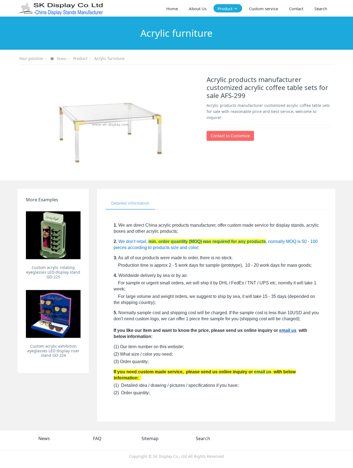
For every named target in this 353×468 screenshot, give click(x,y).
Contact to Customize (230, 135)
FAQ (97, 438)
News (44, 438)
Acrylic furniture (109, 58)
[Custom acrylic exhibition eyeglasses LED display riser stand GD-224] (53, 314)
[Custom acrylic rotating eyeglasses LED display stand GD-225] (53, 235)
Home (172, 8)
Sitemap (150, 438)
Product (80, 58)
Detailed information (130, 203)
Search (203, 438)
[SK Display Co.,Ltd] (61, 8)
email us (287, 330)
